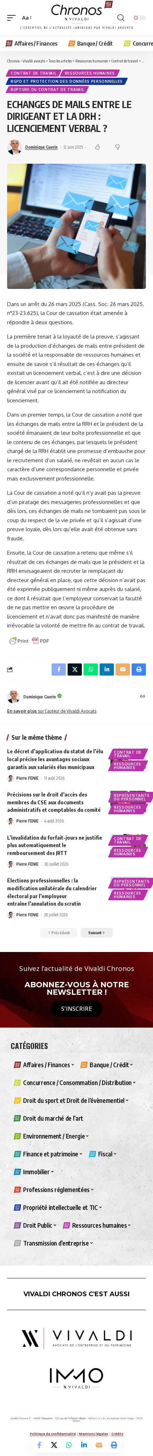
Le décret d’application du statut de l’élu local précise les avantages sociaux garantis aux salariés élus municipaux (55, 759)
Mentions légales (93, 1433)
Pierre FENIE (27, 778)
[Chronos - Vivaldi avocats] (76, 18)
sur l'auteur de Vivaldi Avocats (51, 711)
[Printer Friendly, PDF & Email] (29, 640)
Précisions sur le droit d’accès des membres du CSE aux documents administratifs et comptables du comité (54, 802)
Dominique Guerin (41, 147)
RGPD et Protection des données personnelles (67, 81)
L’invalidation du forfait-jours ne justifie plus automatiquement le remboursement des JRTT (54, 845)
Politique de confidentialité (53, 1433)
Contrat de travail (34, 73)
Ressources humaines (90, 73)
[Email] (98, 1444)
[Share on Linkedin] (83, 1444)
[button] (13, 17)
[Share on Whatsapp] (69, 1444)
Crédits (117, 1433)
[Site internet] (142, 696)
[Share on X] (54, 1444)
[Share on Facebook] (39, 1444)
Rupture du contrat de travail (47, 89)
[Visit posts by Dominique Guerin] (13, 697)
